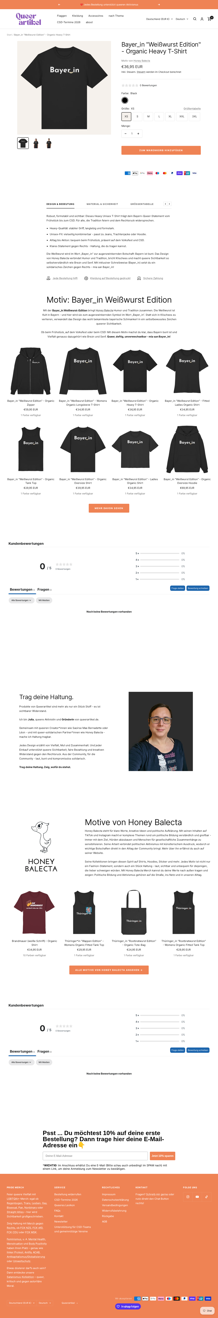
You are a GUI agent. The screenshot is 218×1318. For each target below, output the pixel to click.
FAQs (57, 1210)
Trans (27, 1203)
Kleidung (77, 15)
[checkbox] (44, 600)
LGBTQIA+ (13, 1198)
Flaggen (62, 15)
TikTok (89, 835)
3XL (194, 116)
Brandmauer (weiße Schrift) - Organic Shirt (34, 943)
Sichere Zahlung (153, 278)
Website (98, 853)
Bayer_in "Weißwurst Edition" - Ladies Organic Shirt (135, 481)
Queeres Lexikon (64, 1205)
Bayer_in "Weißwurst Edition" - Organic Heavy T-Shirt (135, 402)
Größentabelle (192, 108)
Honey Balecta (142, 60)
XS (126, 116)
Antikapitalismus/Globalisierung (26, 1256)
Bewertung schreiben (198, 588)
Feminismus (14, 1239)
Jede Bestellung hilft (65, 278)
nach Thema (116, 15)
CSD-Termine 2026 (68, 22)
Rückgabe (108, 1216)
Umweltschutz (21, 1261)
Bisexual (12, 1207)
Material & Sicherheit (102, 204)
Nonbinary (30, 1207)
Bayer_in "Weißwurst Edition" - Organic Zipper (30, 402)
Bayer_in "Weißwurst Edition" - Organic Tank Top (30, 481)
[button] (160, 553)
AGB (104, 1221)
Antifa (28, 1252)
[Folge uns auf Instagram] (187, 1197)
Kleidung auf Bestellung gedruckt (110, 278)
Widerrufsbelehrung (114, 1210)
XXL (182, 116)
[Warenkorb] (209, 19)
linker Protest (15, 1252)
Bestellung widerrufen (67, 1194)
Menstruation (15, 1243)
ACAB (36, 1252)
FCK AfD (38, 1227)
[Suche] (194, 18)
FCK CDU (12, 1232)
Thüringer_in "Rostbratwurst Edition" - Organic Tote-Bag (134, 943)
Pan (20, 1207)
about (89, 22)
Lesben (36, 1203)
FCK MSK (31, 1232)
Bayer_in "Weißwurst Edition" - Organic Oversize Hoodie (187, 481)
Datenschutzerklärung (115, 1199)
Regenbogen (14, 1203)
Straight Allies (15, 1212)
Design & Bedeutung (60, 204)
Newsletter (61, 1221)
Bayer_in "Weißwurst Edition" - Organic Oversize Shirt (82, 481)
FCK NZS (25, 1227)
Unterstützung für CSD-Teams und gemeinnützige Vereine (72, 1229)
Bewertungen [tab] (22, 589)
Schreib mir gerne (157, 1194)
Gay (44, 1203)
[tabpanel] (109, 623)
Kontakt (58, 1216)
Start (9, 34)
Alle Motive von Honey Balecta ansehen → (109, 970)
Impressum (108, 1194)
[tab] (44, 590)
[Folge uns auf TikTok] (206, 1197)
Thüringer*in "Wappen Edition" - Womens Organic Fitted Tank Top (84, 943)
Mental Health (36, 1239)
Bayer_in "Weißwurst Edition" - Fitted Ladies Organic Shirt (187, 402)
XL (170, 116)
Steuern (141, 71)
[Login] (202, 19)
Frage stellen (178, 588)
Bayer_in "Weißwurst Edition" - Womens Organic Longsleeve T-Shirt (83, 402)
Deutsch (180, 19)
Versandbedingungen (115, 1205)
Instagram (105, 835)
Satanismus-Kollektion (20, 1277)
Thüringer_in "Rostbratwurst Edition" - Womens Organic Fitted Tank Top (183, 943)
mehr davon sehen (109, 508)
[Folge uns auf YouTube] (197, 1197)
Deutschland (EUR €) (157, 19)
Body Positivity (38, 1243)
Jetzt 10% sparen (163, 1155)
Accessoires (95, 15)
